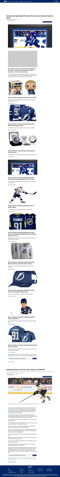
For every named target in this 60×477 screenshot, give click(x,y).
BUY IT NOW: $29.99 (11, 324)
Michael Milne (10, 412)
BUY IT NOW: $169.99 (12, 129)
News (10, 1)
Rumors (13, 1)
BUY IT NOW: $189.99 (12, 184)
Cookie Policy (40, 470)
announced (16, 410)
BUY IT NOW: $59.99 (11, 269)
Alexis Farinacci (10, 374)
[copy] (13, 21)
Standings (20, 1)
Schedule (16, 1)
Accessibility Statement (12, 472)
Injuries (27, 1)
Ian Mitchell (10, 411)
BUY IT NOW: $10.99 (11, 103)
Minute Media (7, 474)
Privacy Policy (22, 470)
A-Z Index (21, 472)
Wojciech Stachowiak (18, 412)
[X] (54, 1)
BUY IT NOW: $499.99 (12, 241)
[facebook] (52, 1)
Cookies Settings (31, 472)
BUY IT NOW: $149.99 (12, 296)
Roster (24, 1)
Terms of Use (30, 470)
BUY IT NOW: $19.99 (11, 156)
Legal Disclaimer (49, 470)
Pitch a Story (10, 470)
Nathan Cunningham (11, 19)
